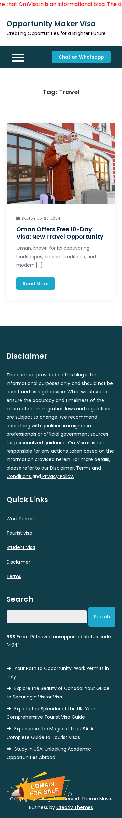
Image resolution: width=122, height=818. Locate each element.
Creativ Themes (74, 807)
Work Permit (20, 518)
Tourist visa (19, 533)
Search (20, 599)
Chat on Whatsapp (81, 57)
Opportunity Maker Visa (51, 24)
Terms (14, 576)
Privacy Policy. (57, 476)
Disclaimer (62, 468)
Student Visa (21, 547)
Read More (35, 283)
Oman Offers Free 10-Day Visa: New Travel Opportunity (59, 233)
